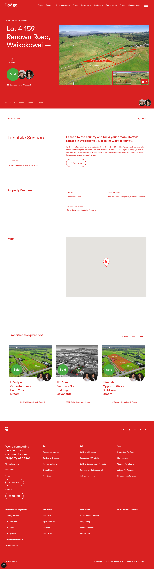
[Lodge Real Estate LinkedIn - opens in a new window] (140, 429)
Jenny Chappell (24, 85)
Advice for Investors (14, 540)
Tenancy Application (126, 464)
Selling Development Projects (93, 464)
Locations (9, 469)
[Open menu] (146, 5)
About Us (47, 510)
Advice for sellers (87, 476)
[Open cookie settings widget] (4, 565)
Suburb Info (85, 534)
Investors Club (11, 545)
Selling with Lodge (88, 452)
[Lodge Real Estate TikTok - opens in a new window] (146, 429)
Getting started (12, 516)
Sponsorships (49, 522)
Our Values (48, 534)
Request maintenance (126, 476)
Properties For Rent (125, 452)
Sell (81, 446)
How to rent (122, 458)
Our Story (47, 516)
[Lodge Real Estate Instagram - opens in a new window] (135, 429)
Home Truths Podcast (89, 516)
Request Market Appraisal (91, 470)
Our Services (11, 522)
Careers (46, 528)
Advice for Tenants (125, 470)
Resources (85, 510)
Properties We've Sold (89, 458)
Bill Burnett (12, 85)
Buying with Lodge (51, 458)
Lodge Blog (85, 522)
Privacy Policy (12, 561)
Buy (44, 446)
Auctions (47, 476)
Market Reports (87, 528)
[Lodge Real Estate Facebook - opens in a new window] (129, 429)
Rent (119, 446)
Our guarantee (11, 534)
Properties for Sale (51, 452)
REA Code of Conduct (127, 510)
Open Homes (48, 470)
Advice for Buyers (50, 464)
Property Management (16, 510)
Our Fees (9, 528)
